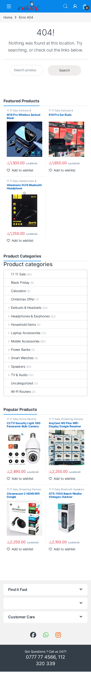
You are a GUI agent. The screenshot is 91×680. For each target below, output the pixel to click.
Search (65, 6)
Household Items (23, 324)
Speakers (18, 366)
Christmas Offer (23, 299)
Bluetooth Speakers (72, 489)
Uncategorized (22, 383)
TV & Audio (19, 375)
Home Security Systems (21, 420)
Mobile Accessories (25, 341)
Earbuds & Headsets (19, 112)
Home (8, 17)
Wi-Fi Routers (21, 391)
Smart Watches (22, 358)
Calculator (18, 291)
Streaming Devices (72, 419)
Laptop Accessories (25, 333)
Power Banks (20, 349)
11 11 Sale (12, 110)
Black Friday (20, 282)
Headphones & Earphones (21, 182)
